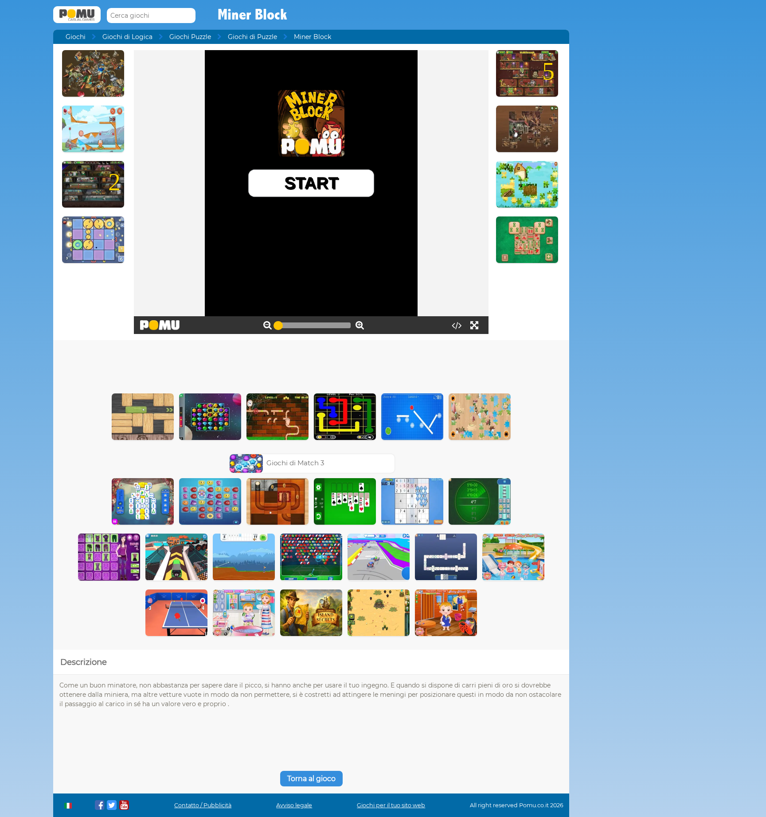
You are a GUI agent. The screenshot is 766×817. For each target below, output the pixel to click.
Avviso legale (294, 805)
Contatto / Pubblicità (202, 805)
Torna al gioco (311, 778)
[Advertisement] (311, 365)
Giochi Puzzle (190, 37)
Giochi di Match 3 (295, 463)
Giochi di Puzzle (252, 37)
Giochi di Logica (127, 37)
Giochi (76, 37)
